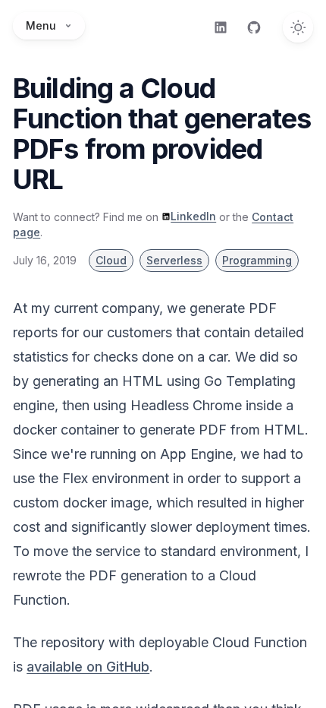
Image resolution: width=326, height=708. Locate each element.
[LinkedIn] (220, 27)
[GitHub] (254, 27)
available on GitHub (88, 667)
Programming (257, 260)
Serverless (174, 260)
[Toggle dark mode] (298, 27)
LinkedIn (193, 216)
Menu (41, 25)
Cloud (111, 260)
